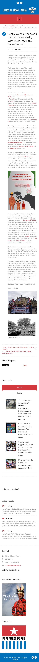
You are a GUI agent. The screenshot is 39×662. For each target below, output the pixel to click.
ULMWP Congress (27, 157)
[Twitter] (18, 3)
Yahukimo (27, 95)
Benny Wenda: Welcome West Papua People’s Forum (16, 352)
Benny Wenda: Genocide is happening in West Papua (18, 348)
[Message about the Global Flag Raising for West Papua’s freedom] (11, 464)
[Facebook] (21, 3)
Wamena (20, 95)
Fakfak (10, 97)
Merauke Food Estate (26, 146)
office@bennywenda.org (13, 565)
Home (7, 26)
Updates (12, 26)
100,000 (10, 101)
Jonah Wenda (20, 241)
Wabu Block (14, 148)
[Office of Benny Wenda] (19, 10)
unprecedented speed (15, 142)
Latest (19, 393)
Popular (19, 387)
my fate (27, 236)
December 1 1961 (29, 220)
